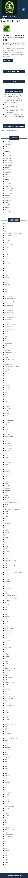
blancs (6, 378)
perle (6, 675)
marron (6, 586)
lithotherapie (8, 570)
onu (6, 635)
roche (6, 740)
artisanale (7, 282)
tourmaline (7, 827)
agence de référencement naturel (13, 233)
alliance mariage (9, 245)
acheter (7, 228)
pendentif (7, 670)
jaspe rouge (8, 542)
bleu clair (7, 385)
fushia (6, 504)
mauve (6, 591)
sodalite (7, 801)
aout (6, 270)
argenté (7, 275)
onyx (6, 637)
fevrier (6, 483)
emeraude (7, 469)
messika (7, 593)
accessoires (8, 224)
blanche (7, 373)
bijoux (6, 357)
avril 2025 (7, 179)
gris (6, 518)
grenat (6, 516)
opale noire (8, 647)
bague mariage (9, 319)
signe (6, 787)
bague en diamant (9, 308)
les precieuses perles (10, 565)
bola (6, 399)
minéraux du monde (10, 595)
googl (6, 511)
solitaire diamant (9, 806)
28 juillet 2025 (8, 43)
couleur (7, 441)
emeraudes (7, 471)
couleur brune (8, 443)
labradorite (8, 551)
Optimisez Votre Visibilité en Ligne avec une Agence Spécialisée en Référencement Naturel (14, 100)
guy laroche (8, 523)
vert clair (7, 850)
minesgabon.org (9, 17)
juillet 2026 (8, 144)
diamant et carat (9, 460)
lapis (6, 553)
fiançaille (7, 488)
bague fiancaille (9, 312)
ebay (6, 467)
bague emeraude (9, 305)
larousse (7, 558)
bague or (7, 322)
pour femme (8, 715)
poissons (7, 712)
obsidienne (8, 619)
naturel (6, 602)
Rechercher (13, 71)
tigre (6, 820)
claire (6, 427)
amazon (7, 252)
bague (6, 294)
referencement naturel (11, 738)
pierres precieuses (9, 705)
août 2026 (7, 141)
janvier (6, 537)
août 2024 (7, 198)
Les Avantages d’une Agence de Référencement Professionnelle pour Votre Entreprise (15, 116)
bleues (6, 394)
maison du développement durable (14, 572)
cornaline (7, 439)
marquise (7, 584)
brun (6, 401)
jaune (6, 544)
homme (7, 528)
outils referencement (10, 668)
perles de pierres (9, 682)
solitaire (7, 803)
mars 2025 (7, 181)
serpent (7, 785)
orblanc (7, 663)
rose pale (7, 750)
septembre (7, 782)
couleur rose (8, 448)
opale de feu (8, 644)
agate (6, 231)
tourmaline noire (9, 829)
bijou (6, 345)
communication (9, 436)
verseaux (7, 846)
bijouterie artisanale (10, 352)
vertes (6, 857)
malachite (7, 574)
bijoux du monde (9, 359)
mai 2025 (7, 177)
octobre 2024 (8, 193)
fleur (6, 492)
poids (6, 710)
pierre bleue (8, 689)
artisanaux (7, 284)
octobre (7, 621)
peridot (6, 673)
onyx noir (7, 640)
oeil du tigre (8, 633)
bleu (6, 380)
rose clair (7, 745)
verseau (7, 843)
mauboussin (8, 588)
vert (6, 848)
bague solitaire (9, 329)
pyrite (6, 729)
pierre (6, 687)
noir (6, 607)
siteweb (7, 799)
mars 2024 (7, 209)
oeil (6, 623)
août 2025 (7, 170)
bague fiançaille (9, 310)
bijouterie (7, 350)
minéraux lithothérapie (11, 598)
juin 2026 (7, 146)
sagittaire (7, 764)
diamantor (7, 462)
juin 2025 (7, 174)
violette (7, 862)
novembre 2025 (9, 163)
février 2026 (8, 156)
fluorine (7, 497)
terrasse (7, 818)
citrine (6, 425)
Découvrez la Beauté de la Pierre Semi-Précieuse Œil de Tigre (13, 37)
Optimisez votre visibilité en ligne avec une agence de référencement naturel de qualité (14, 110)
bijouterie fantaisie (10, 355)
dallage (7, 455)
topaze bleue (8, 825)
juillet (6, 549)
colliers (7, 434)
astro (6, 287)
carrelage (7, 411)
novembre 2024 (9, 191)
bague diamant (9, 303)
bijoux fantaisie (9, 364)
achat (6, 226)
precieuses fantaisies (10, 724)
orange (6, 661)
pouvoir (7, 719)
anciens (7, 266)
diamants (7, 464)
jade (6, 535)
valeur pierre (8, 836)
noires (6, 612)
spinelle (7, 808)
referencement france (10, 736)
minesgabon (17, 43)
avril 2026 (7, 151)
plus (6, 708)
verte (6, 855)
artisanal (7, 280)
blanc (6, 371)
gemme (6, 507)
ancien (6, 259)
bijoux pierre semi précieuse (12, 366)
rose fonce (7, 747)
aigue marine (8, 238)
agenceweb (8, 235)
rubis (6, 761)
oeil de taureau (9, 628)
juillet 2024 (8, 200)
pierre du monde (9, 694)
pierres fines (8, 703)
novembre (7, 616)
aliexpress (7, 240)
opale (6, 642)
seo (5, 780)
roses (6, 752)
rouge (6, 754)
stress (6, 811)
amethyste (7, 256)
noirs (6, 614)
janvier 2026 (8, 158)
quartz (6, 731)
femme (6, 481)
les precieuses (8, 563)
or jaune (7, 656)
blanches (7, 376)
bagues (6, 331)
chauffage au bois (9, 420)
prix (6, 726)
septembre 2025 (9, 167)
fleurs (6, 495)
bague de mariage (9, 301)
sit (5, 789)
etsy (6, 476)
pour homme (8, 717)
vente (6, 841)
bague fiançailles (9, 317)
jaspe (6, 539)
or (5, 651)
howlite (7, 532)
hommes (7, 530)
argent (6, 273)
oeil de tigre (8, 630)
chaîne (6, 415)
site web (7, 794)
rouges (6, 759)
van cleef (7, 839)
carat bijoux (8, 408)
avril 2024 (7, 207)
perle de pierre (9, 677)
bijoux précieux (9, 369)
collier (6, 429)
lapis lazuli (8, 556)
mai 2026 (7, 149)
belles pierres (8, 343)
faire (6, 478)
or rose (6, 659)
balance (7, 333)
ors (5, 666)
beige (6, 336)
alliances (7, 247)
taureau (7, 815)
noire (6, 609)
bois (6, 397)
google (6, 514)
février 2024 (8, 212)
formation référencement (11, 502)
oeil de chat (8, 626)
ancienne (7, 261)
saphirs (6, 768)
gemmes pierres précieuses (12, 509)
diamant (7, 457)
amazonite (7, 254)
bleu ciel (7, 383)
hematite (7, 525)
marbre (6, 577)
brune (6, 404)
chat (6, 418)
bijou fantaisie (8, 348)
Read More (8, 61)
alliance (7, 242)
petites (6, 684)
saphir (6, 766)
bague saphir (8, 326)
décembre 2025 (9, 160)
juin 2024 (7, 202)
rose (6, 743)
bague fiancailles (9, 315)
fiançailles (7, 490)
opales (6, 649)
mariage (7, 579)
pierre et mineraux (10, 696)
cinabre (7, 422)
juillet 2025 (8, 172)
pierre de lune (8, 691)
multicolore (8, 600)
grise (6, 521)
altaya (6, 249)
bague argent (8, 296)
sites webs (7, 796)
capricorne (7, 406)
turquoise (7, 832)
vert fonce (7, 853)
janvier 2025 (8, 186)
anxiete (7, 268)
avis (6, 291)
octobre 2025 (8, 165)
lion (6, 567)
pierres (6, 701)
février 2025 (8, 184)
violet (6, 860)
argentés (7, 277)
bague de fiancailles (10, 298)
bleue (6, 392)
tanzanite (7, 813)
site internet (8, 792)
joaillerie (7, 546)
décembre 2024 (9, 188)
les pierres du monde (10, 560)
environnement (9, 474)
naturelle (7, 605)
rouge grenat (8, 757)
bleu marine (8, 390)
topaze (6, 822)
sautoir (6, 773)
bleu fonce (7, 387)
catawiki (7, 413)
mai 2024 (7, 205)
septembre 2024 (9, 195)
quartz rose (8, 733)
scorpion (7, 778)
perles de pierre (9, 680)
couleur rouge (8, 450)
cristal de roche (9, 453)
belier (6, 338)
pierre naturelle (9, 698)
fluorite (7, 500)
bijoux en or (8, 362)
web (6, 864)
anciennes (7, 263)
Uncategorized (9, 834)
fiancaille (7, 485)
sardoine (7, 771)
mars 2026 (7, 153)
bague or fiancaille (10, 324)
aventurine (7, 289)
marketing (7, 581)
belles (6, 340)
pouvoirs (7, 722)
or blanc (7, 654)
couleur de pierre (9, 446)
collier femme (8, 432)
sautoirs (7, 775)
